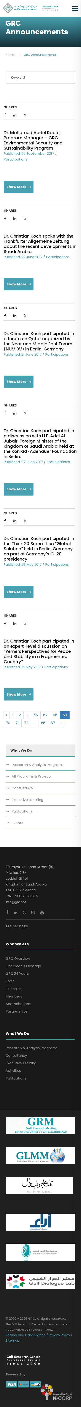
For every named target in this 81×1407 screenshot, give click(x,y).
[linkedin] (16, 912)
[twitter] (25, 912)
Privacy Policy (59, 1335)
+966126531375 (25, 896)
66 (35, 715)
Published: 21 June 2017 (23, 354)
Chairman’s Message (23, 966)
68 (55, 715)
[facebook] (8, 912)
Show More (16, 186)
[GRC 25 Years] (23, 1360)
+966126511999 (24, 890)
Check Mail (19, 926)
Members (14, 996)
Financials (14, 988)
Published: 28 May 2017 (23, 564)
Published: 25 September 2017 (29, 153)
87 (53, 722)
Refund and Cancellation (26, 1335)
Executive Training (21, 1063)
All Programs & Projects (32, 776)
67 (45, 715)
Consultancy (22, 788)
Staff (10, 981)
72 (26, 722)
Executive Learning (27, 799)
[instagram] (33, 912)
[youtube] (42, 912)
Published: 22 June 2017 (23, 257)
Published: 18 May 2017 (22, 667)
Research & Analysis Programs (38, 764)
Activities (13, 1070)
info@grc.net (16, 902)
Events (17, 822)
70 (8, 722)
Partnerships (16, 1011)
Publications (22, 811)
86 (43, 722)
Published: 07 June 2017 (23, 461)
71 (17, 722)
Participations (15, 159)
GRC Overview (18, 958)
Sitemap (12, 1340)
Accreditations (18, 1003)
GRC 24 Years (17, 973)
